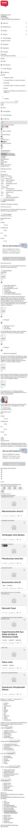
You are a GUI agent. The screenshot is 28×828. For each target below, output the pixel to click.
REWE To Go (7, 784)
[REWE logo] (3, 75)
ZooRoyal (6, 789)
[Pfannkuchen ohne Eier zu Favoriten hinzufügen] (24, 546)
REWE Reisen (7, 783)
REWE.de (3, 699)
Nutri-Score (6, 776)
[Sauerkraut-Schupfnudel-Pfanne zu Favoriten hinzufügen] (24, 675)
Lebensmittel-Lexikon (9, 771)
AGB (5, 801)
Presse (5, 762)
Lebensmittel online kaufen (10, 744)
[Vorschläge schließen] (2, 104)
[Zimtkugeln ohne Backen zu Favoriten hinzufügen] (24, 523)
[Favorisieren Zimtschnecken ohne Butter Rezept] (6, 127)
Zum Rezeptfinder (7, 214)
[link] (15, 79)
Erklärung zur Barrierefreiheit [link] (10, 812)
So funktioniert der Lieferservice (12, 745)
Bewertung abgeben (5, 493)
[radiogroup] (14, 490)
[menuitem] (14, 23)
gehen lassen (12, 303)
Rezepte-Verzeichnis (9, 772)
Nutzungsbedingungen (9, 805)
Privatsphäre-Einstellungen (10, 806)
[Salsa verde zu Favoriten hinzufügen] (24, 650)
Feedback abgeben (14, 259)
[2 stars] (9, 488)
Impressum (6, 804)
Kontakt (6, 763)
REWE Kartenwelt (8, 786)
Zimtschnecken (17, 699)
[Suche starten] (16, 102)
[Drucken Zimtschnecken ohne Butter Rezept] (2, 127)
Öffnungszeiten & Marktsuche (11, 774)
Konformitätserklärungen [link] (9, 811)
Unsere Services (8, 735)
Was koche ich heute (9, 775)
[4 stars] (20, 488)
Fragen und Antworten (9, 769)
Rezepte (15, 90)
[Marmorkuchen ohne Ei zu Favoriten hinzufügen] (24, 499)
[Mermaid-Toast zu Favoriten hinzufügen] (24, 596)
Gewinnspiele (7, 736)
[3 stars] (15, 488)
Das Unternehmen (8, 757)
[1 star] (4, 488)
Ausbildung (6, 760)
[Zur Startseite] (6, 9)
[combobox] (8, 102)
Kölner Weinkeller (8, 790)
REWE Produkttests (9, 737)
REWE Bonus (7, 733)
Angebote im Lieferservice (10, 732)
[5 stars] (2, 491)
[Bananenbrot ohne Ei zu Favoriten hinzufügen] (24, 570)
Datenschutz (7, 802)
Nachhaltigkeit (7, 756)
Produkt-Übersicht (8, 748)
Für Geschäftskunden (9, 749)
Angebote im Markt (8, 730)
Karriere (6, 759)
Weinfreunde (7, 787)
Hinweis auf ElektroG (9, 809)
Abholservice (7, 747)
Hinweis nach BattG (9, 808)
